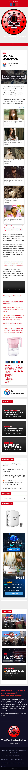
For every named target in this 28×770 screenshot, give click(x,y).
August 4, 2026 (9, 641)
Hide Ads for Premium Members (8, 763)
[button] (23, 44)
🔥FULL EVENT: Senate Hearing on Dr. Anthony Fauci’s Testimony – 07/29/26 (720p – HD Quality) (13, 317)
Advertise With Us (5, 759)
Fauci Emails (11, 668)
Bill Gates (6, 426)
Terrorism (17, 410)
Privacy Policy (20, 763)
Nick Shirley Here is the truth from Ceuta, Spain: (14, 639)
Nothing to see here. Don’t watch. (12, 323)
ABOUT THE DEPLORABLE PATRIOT (13, 755)
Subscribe (3, 766)
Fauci (5, 668)
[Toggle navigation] (13, 44)
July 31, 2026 (9, 660)
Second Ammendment (9, 617)
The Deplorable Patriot (14, 36)
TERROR (12, 410)
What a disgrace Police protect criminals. (14, 621)
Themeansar (15, 752)
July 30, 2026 (9, 675)
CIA (4, 410)
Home (2, 755)
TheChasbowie (14, 63)
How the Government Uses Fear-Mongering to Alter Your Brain (18, 368)
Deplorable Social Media (16, 759)
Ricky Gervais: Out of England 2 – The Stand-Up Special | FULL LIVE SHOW (13, 309)
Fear (4, 53)
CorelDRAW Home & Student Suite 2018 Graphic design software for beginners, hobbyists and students (13, 228)
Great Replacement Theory (10, 634)
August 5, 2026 (9, 624)
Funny (5, 653)
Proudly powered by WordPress (9, 750)
